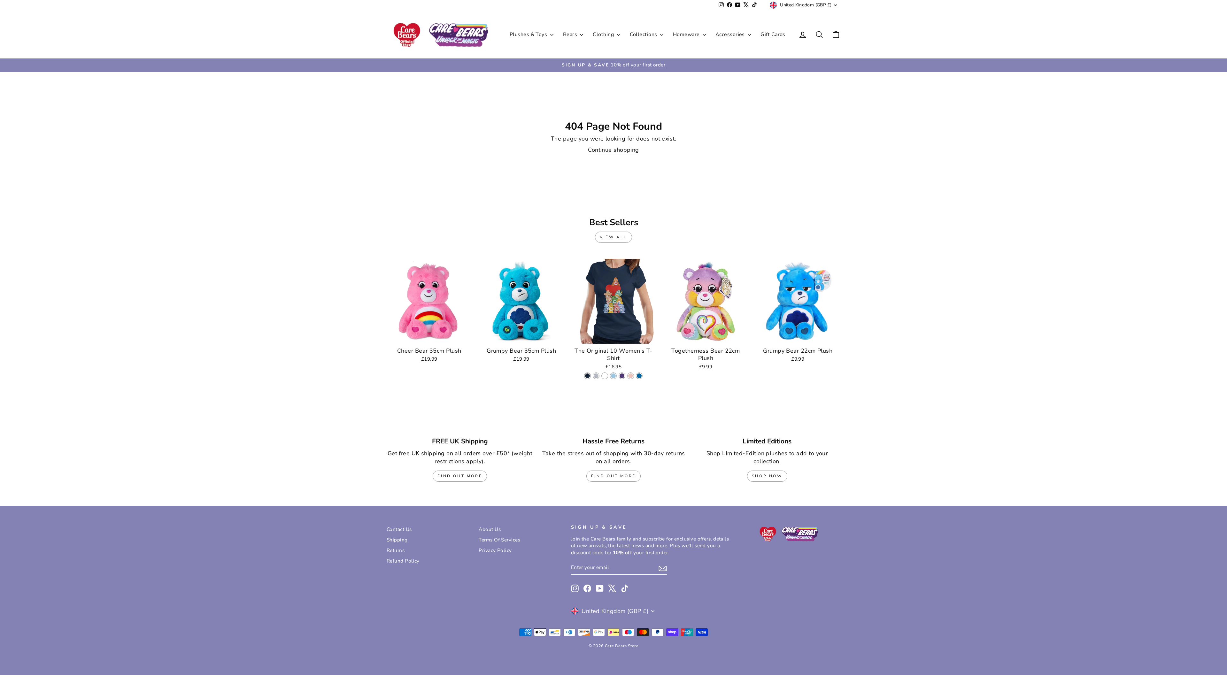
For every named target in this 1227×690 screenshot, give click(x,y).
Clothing (604, 34)
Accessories (730, 34)
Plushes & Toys (529, 34)
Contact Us (399, 529)
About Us (490, 529)
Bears (571, 34)
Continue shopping (613, 150)
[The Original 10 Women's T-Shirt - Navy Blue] (587, 376)
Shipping (397, 540)
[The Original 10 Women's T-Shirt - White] (605, 376)
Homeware (687, 34)
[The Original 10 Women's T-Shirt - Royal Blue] (639, 376)
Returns (396, 550)
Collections (644, 34)
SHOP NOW (767, 476)
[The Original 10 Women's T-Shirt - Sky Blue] (613, 376)
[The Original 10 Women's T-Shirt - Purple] (622, 376)
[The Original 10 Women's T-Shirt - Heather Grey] (596, 376)
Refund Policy (403, 561)
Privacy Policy (495, 550)
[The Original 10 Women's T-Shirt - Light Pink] (631, 376)
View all (613, 237)
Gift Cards (772, 34)
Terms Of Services (499, 540)
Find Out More (459, 476)
